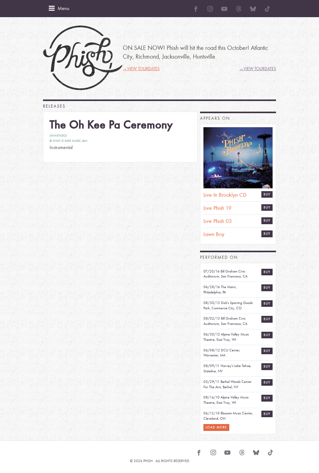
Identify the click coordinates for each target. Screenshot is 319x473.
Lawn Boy (213, 234)
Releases (54, 106)
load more (216, 427)
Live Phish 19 (217, 208)
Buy (267, 194)
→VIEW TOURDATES (141, 68)
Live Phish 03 (217, 221)
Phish (83, 58)
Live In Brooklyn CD (224, 195)
